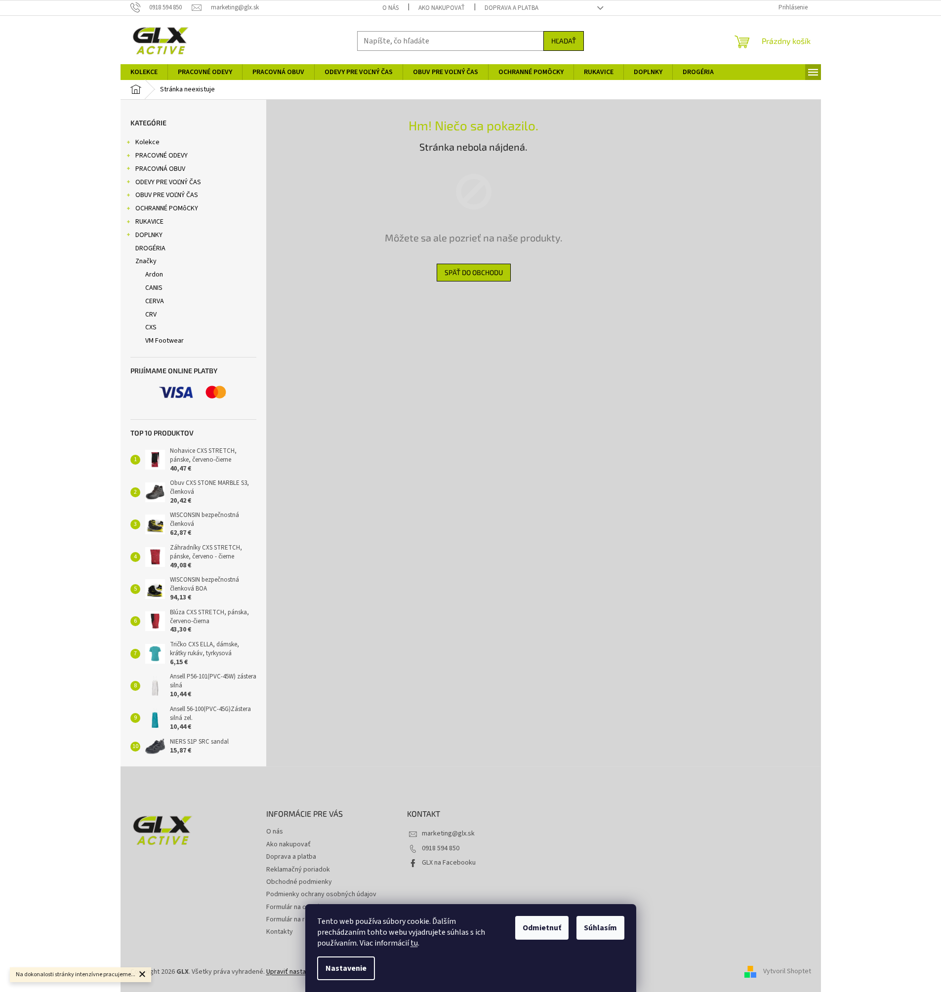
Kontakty (279, 932)
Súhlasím (600, 927)
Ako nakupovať (441, 7)
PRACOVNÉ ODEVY (161, 155)
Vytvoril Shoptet (787, 972)
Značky (146, 261)
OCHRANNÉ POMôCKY (166, 208)
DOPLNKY (149, 235)
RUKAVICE (149, 222)
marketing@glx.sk (448, 833)
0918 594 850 (440, 848)
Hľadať (563, 41)
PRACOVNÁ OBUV (160, 169)
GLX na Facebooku (449, 863)
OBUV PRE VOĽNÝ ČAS (166, 195)
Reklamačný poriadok (298, 869)
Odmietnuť (542, 927)
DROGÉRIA (150, 248)
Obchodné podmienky (299, 882)
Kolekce (147, 142)
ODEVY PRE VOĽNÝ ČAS (168, 182)
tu (414, 943)
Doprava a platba (511, 7)
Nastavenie (346, 968)
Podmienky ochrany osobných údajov (321, 894)
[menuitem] (144, 72)
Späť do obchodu (474, 272)
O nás (390, 7)
